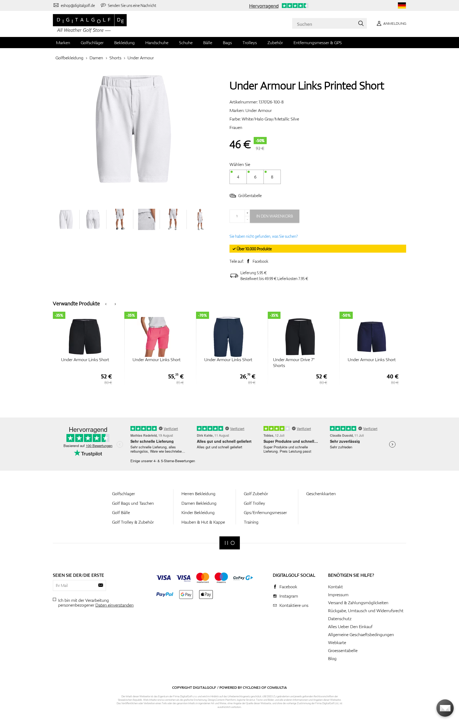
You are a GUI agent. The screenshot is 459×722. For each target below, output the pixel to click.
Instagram (288, 596)
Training (251, 522)
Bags (227, 42)
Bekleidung (124, 42)
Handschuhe (156, 42)
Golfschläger (92, 42)
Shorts (115, 58)
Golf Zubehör (256, 493)
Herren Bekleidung (198, 493)
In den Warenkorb (274, 216)
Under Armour (141, 58)
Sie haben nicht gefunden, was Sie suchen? (264, 236)
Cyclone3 (252, 687)
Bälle (207, 42)
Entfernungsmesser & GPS (318, 42)
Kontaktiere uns (293, 605)
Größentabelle (250, 195)
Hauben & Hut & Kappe (203, 522)
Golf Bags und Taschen (133, 503)
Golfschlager (123, 493)
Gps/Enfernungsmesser (265, 512)
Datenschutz (339, 618)
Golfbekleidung (69, 58)
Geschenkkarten (321, 493)
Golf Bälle (121, 512)
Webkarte (337, 642)
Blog (332, 658)
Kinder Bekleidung (198, 512)
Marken (63, 42)
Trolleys (250, 42)
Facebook (260, 261)
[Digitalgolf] (229, 542)
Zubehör (275, 42)
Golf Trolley (254, 503)
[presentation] (106, 303)
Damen (96, 58)
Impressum (338, 595)
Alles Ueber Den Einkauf (350, 626)
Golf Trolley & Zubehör (133, 522)
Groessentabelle (343, 650)
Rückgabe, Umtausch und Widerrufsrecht (365, 611)
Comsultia (277, 687)
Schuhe (186, 42)
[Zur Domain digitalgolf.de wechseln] (402, 5)
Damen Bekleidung (198, 503)
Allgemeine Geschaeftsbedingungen (361, 634)
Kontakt (335, 587)
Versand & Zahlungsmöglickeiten (358, 603)
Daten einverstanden (114, 605)
